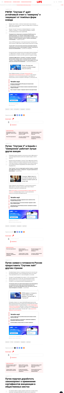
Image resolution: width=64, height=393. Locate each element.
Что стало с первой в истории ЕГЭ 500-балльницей (24, 137)
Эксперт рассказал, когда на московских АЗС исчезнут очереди (11, 365)
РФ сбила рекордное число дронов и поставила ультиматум (36, 249)
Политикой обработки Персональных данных (24, 4)
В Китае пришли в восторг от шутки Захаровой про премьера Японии (36, 370)
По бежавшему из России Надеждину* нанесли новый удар (11, 133)
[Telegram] (19, 115)
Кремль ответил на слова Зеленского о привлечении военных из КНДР (23, 133)
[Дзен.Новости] (15, 115)
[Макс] (17, 115)
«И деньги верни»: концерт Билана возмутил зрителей (23, 254)
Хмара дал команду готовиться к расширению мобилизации (11, 254)
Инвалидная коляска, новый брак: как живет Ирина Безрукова (36, 133)
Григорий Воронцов (12, 105)
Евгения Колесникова (13, 222)
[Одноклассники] (24, 115)
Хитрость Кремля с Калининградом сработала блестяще (23, 249)
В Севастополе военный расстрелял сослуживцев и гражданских (36, 137)
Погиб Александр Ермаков (11, 136)
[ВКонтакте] (22, 115)
